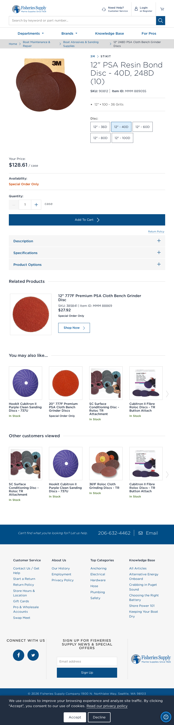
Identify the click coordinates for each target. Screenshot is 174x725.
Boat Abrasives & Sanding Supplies (81, 44)
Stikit (106, 56)
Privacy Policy (63, 580)
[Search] (160, 20)
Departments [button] (29, 33)
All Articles (138, 568)
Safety (95, 598)
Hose (94, 586)
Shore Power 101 (142, 606)
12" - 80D (100, 138)
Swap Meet (21, 618)
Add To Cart (84, 220)
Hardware (98, 580)
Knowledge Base (109, 33)
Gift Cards (21, 601)
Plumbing (97, 592)
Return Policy (156, 231)
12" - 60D (142, 127)
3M (92, 56)
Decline (99, 717)
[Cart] (160, 9)
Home (13, 44)
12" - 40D (121, 127)
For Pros (149, 33)
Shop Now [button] (72, 328)
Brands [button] (68, 33)
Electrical (97, 574)
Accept (75, 717)
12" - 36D (100, 127)
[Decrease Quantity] (14, 205)
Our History (61, 568)
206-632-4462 (114, 533)
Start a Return (24, 579)
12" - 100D (122, 138)
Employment (61, 574)
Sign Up (87, 672)
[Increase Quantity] (36, 205)
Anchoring (98, 568)
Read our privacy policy (107, 706)
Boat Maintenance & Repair (36, 44)
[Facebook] (19, 652)
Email (152, 533)
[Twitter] (33, 652)
